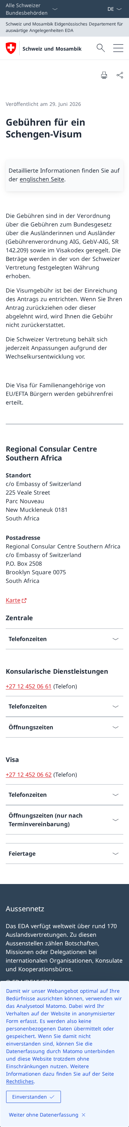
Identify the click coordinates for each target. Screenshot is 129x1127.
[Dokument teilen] (120, 75)
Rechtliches (20, 1081)
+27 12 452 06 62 (29, 774)
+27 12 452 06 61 (29, 686)
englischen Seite (42, 179)
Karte (13, 600)
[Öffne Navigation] (118, 48)
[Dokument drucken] (104, 75)
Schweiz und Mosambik (52, 48)
